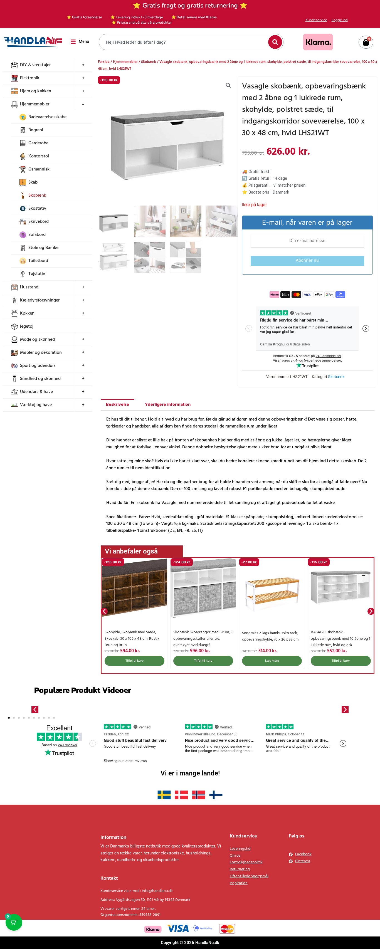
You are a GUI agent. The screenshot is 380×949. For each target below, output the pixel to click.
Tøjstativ (36, 274)
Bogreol (35, 130)
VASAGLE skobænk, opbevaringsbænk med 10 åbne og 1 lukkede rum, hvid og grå (340, 638)
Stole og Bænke (43, 247)
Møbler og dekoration (41, 352)
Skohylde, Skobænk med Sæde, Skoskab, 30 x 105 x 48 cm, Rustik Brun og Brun (132, 638)
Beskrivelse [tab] (117, 404)
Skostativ (37, 208)
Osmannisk (39, 169)
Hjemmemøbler (34, 104)
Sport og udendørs (38, 365)
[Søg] (275, 42)
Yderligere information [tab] (168, 404)
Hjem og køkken (35, 91)
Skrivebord (38, 221)
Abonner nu (307, 260)
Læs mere (272, 661)
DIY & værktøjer (35, 65)
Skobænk (37, 195)
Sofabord (37, 234)
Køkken (27, 313)
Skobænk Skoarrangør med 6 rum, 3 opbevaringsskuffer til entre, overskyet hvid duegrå (203, 638)
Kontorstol (38, 156)
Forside (104, 62)
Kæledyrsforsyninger (40, 300)
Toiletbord (38, 261)
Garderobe (38, 143)
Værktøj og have (36, 405)
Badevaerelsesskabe (47, 117)
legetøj (26, 326)
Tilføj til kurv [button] (134, 661)
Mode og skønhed (37, 339)
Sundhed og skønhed (40, 378)
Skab (33, 182)
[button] (228, 85)
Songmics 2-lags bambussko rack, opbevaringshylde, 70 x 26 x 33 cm (270, 636)
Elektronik (29, 78)
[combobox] (184, 42)
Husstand (29, 287)
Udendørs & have (36, 392)
